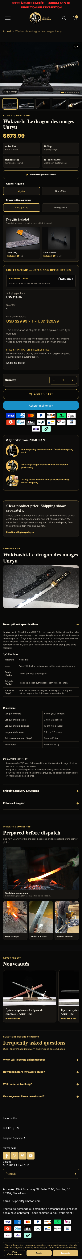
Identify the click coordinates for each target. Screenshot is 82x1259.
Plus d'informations (14, 1253)
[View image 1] (10, 103)
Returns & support (14, 803)
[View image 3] (42, 103)
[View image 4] (59, 103)
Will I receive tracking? (17, 1084)
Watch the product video (41, 174)
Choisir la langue (16, 1165)
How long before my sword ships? (24, 1071)
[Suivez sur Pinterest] (23, 1155)
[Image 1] (62, 92)
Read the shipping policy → (20, 532)
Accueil (7, 31)
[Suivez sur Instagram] (14, 1155)
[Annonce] (41, 5)
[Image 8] (78, 92)
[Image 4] (70, 92)
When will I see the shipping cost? (24, 1059)
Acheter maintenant (41, 405)
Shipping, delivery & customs (21, 790)
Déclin (39, 1253)
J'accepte (65, 1253)
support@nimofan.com (26, 1201)
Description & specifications (21, 624)
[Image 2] (65, 92)
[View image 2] (26, 103)
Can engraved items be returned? (24, 1096)
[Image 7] (76, 92)
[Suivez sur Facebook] (6, 1155)
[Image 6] (74, 92)
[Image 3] (67, 92)
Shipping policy (16, 362)
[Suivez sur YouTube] (31, 1155)
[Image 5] (72, 92)
